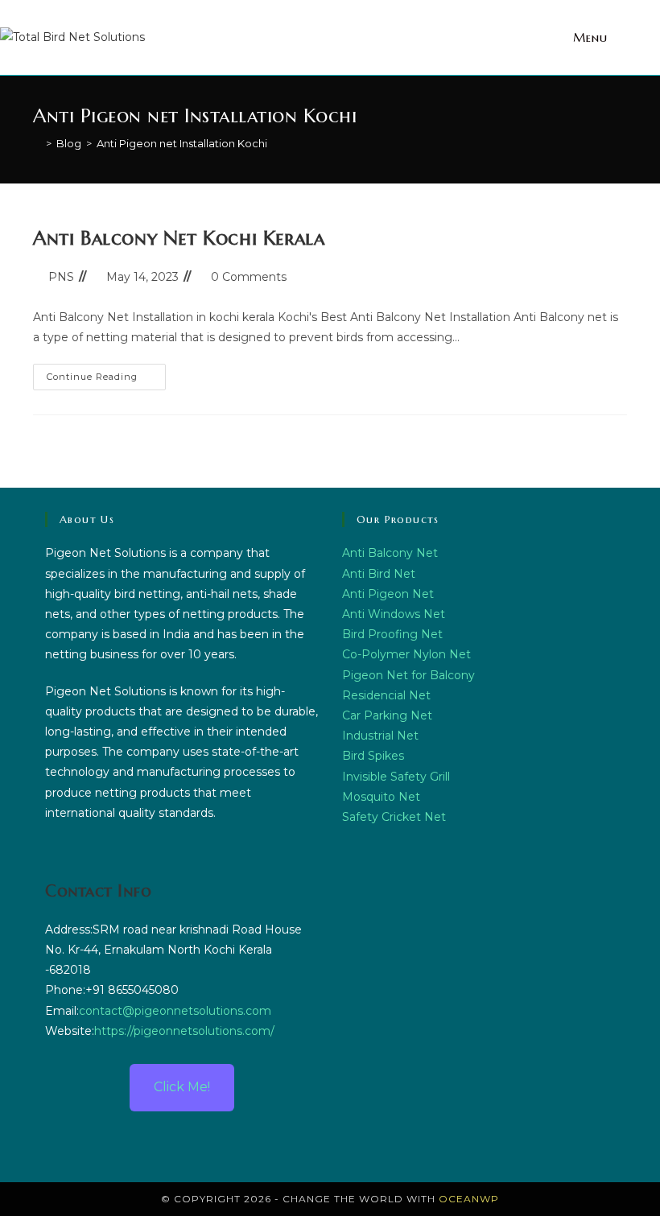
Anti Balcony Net (390, 553)
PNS (61, 277)
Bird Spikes (373, 755)
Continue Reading (106, 373)
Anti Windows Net (393, 614)
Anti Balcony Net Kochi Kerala (178, 238)
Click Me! (182, 1086)
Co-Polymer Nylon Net (406, 654)
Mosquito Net (381, 796)
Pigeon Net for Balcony (408, 675)
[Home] (37, 143)
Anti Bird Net (378, 574)
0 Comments (249, 277)
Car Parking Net (387, 715)
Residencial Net (386, 695)
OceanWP (469, 1199)
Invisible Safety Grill (396, 776)
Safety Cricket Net (394, 817)
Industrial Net (380, 735)
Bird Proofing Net (392, 634)
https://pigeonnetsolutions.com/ (184, 1031)
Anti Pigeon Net (388, 594)
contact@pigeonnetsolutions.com (175, 1011)
